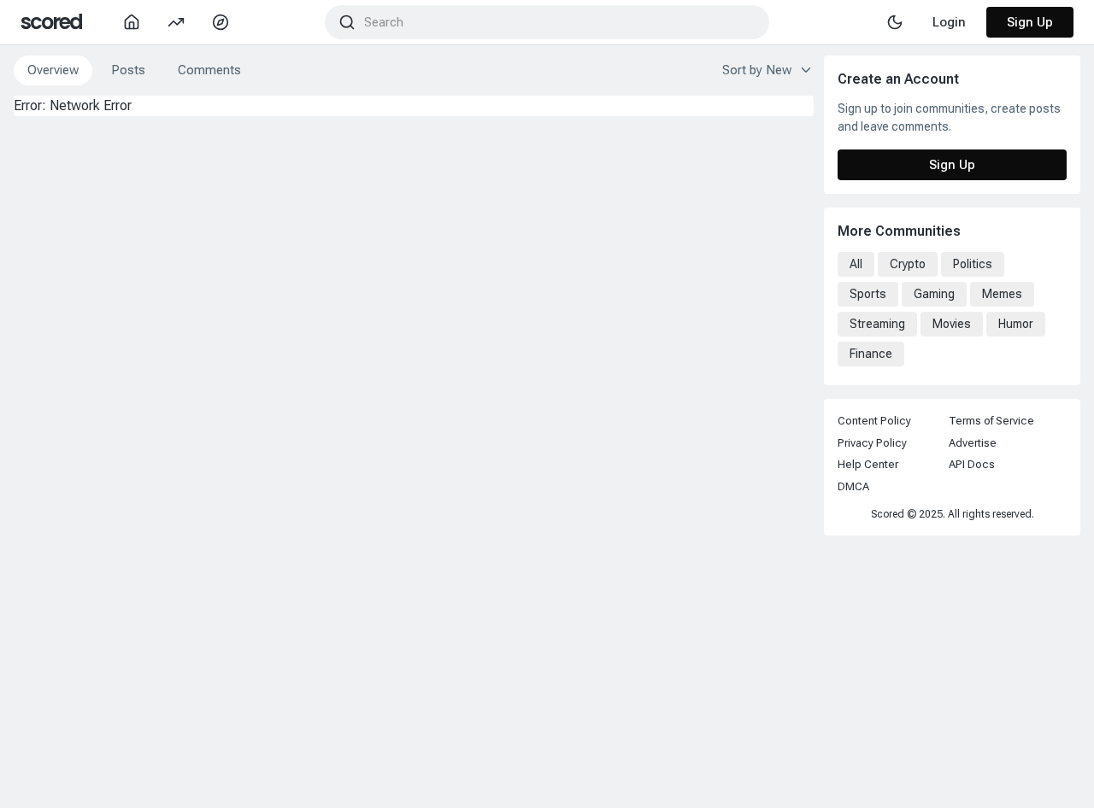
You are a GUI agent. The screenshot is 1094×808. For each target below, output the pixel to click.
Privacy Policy (872, 442)
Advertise (973, 442)
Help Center (868, 464)
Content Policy (874, 420)
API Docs (972, 464)
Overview (53, 70)
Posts (128, 70)
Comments (209, 70)
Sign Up (1030, 22)
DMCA (853, 486)
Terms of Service (991, 420)
